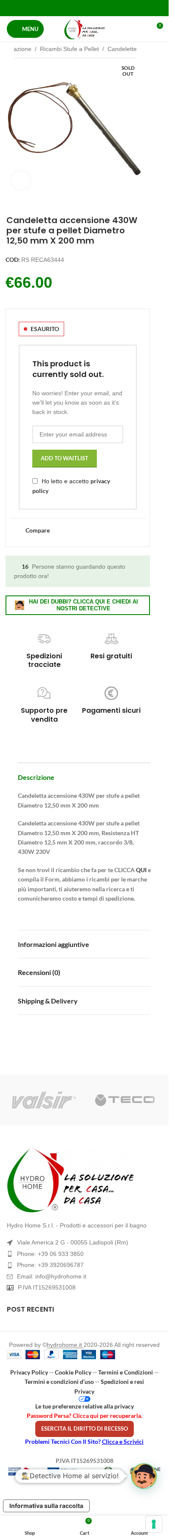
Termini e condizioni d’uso (59, 1381)
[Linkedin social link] (95, 8)
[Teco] (125, 1100)
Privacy (84, 1391)
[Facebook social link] (62, 8)
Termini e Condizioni (125, 1372)
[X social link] (73, 8)
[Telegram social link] (105, 8)
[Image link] (84, 1180)
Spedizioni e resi (122, 1381)
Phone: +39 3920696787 (50, 1264)
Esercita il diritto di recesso (84, 1428)
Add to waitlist (64, 458)
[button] (144, 1476)
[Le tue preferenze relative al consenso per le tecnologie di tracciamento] (154, 1524)
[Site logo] (84, 29)
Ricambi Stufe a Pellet (69, 48)
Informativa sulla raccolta (46, 1505)
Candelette (122, 48)
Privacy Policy (29, 1372)
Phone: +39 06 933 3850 (50, 1253)
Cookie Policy (73, 1372)
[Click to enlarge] (21, 180)
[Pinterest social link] (84, 8)
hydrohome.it (65, 1344)
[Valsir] (44, 1100)
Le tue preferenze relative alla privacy (84, 1406)
